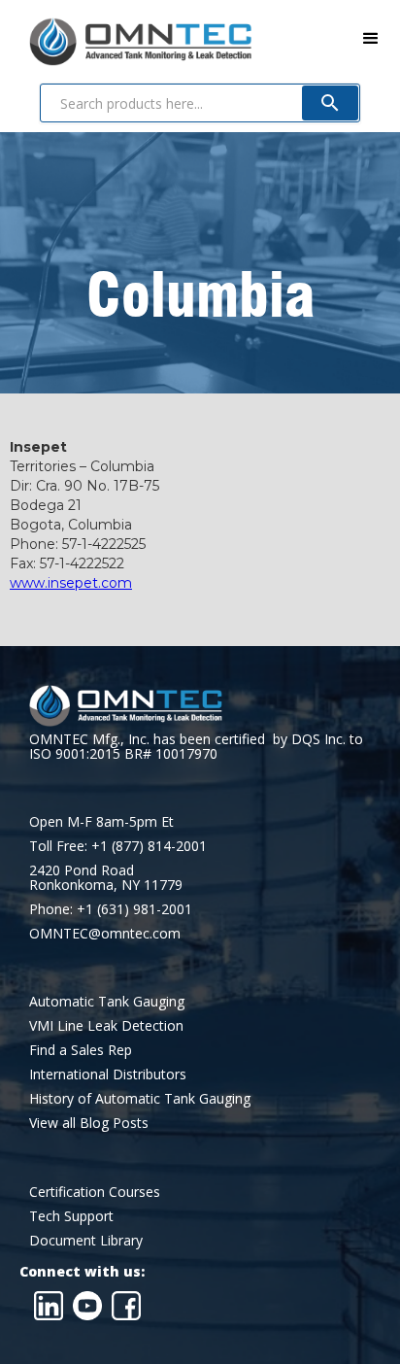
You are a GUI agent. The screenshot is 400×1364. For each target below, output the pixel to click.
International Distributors (107, 1074)
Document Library (86, 1240)
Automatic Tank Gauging (106, 1001)
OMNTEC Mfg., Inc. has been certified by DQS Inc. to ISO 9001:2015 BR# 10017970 (196, 746)
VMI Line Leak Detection (106, 1025)
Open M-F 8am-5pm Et (101, 821)
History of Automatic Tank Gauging (139, 1098)
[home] (125, 38)
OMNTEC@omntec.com (105, 933)
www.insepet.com (71, 583)
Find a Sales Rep (80, 1049)
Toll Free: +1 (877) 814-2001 (118, 845)
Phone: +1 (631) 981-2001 (110, 909)
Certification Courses (94, 1191)
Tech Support (71, 1216)
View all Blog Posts (89, 1122)
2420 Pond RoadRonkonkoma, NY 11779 (106, 877)
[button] (371, 39)
